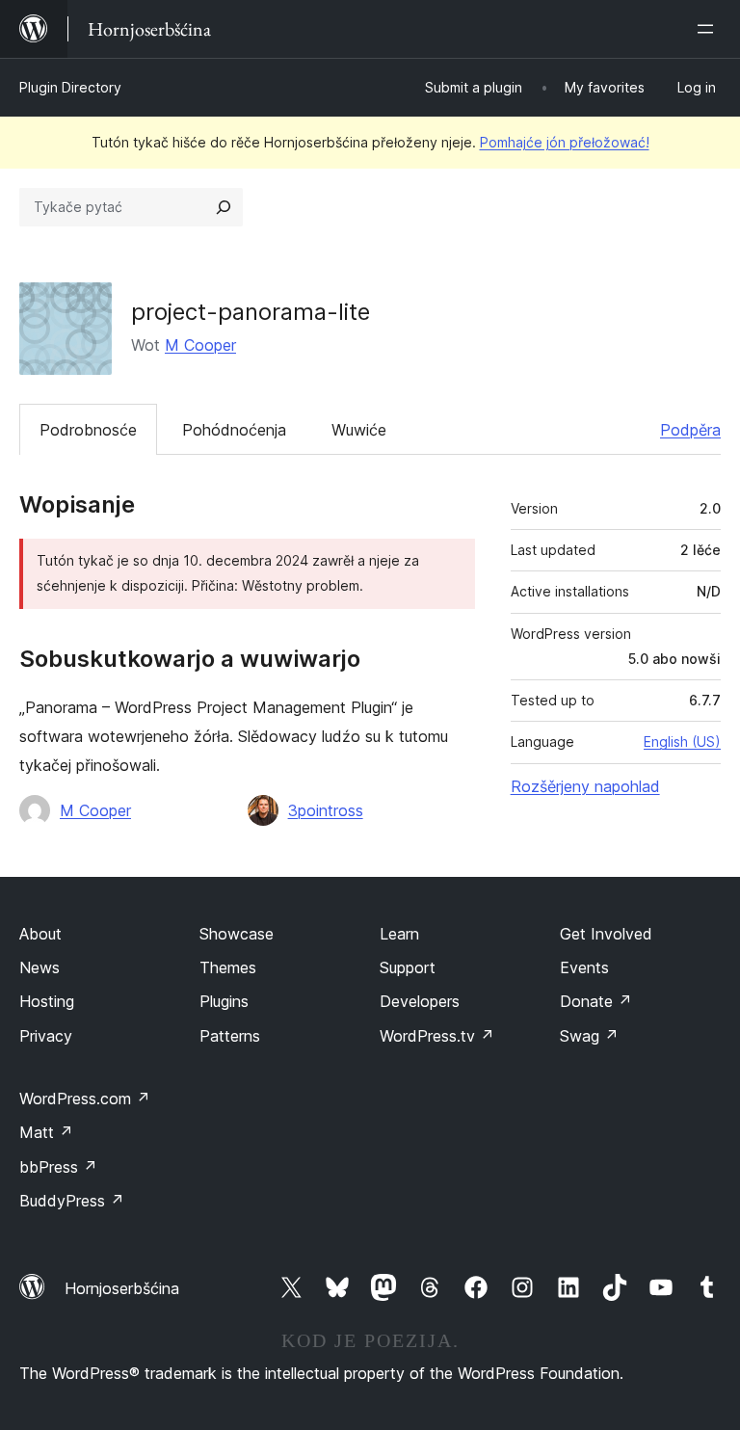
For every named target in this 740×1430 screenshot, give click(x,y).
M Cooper (200, 345)
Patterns (229, 1036)
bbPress (58, 1167)
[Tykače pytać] (223, 207)
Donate (596, 1001)
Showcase (236, 933)
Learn (399, 933)
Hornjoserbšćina (122, 1288)
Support (408, 967)
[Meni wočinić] (709, 29)
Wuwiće (358, 429)
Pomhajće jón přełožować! (564, 142)
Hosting (46, 1001)
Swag (589, 1036)
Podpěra (690, 429)
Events (584, 967)
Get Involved (606, 933)
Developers (420, 1001)
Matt (46, 1132)
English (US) (682, 741)
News (39, 967)
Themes (227, 967)
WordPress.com (84, 1098)
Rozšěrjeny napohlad (585, 786)
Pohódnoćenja (234, 429)
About (40, 933)
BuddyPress (71, 1200)
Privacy (45, 1036)
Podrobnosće (88, 429)
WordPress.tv (437, 1036)
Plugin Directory (70, 87)
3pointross (325, 810)
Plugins (224, 1001)
